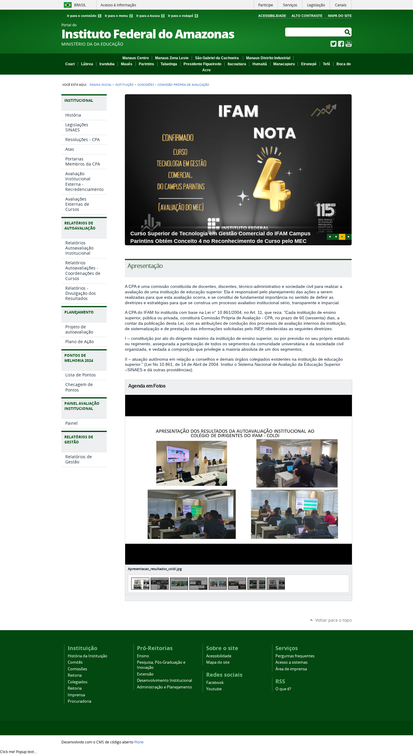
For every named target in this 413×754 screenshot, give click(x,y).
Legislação (316, 4)
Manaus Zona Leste (172, 58)
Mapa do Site (340, 16)
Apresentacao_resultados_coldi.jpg (155, 568)
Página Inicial (100, 84)
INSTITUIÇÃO (124, 84)
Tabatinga (169, 64)
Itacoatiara (237, 64)
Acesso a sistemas (291, 662)
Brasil (80, 4)
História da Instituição (87, 656)
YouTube (349, 44)
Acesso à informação (118, 4)
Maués (126, 64)
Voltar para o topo (333, 620)
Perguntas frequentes (294, 656)
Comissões (145, 84)
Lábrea (87, 64)
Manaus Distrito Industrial (268, 58)
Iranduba (107, 64)
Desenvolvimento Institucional (164, 680)
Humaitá (259, 64)
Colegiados (77, 682)
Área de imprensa (291, 669)
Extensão (145, 674)
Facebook (341, 44)
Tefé (326, 64)
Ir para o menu (118, 16)
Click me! (18, 751)
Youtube (214, 688)
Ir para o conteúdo (83, 16)
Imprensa (76, 695)
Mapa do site (217, 662)
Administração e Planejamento (164, 687)
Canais (340, 4)
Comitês (75, 662)
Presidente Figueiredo (202, 64)
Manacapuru (284, 64)
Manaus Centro (135, 58)
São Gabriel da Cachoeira (217, 58)
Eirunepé (309, 64)
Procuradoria (79, 701)
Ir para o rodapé (182, 16)
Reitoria (75, 675)
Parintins (146, 64)
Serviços (290, 4)
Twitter (333, 44)
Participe (265, 4)
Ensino (143, 656)
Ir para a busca (150, 16)
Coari (70, 64)
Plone (139, 742)
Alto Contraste (306, 16)
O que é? (283, 688)
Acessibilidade (272, 16)
